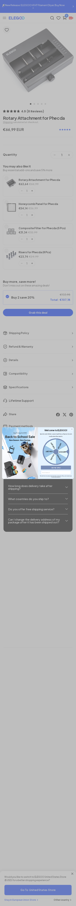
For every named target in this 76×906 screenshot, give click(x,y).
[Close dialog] (72, 429)
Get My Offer (56, 467)
